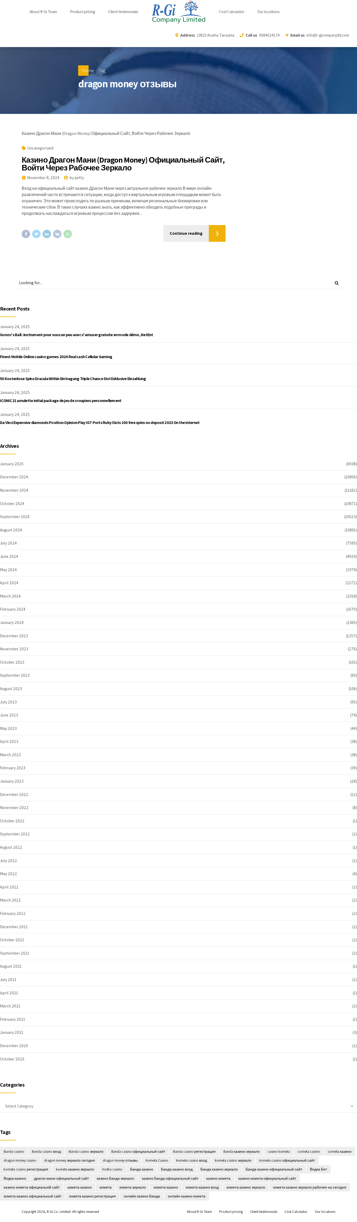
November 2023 (14, 649)
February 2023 (12, 768)
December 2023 (14, 636)
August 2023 (11, 688)
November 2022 (14, 807)
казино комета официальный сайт (267, 1178)
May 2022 (8, 873)
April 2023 (9, 741)
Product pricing (82, 11)
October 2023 (12, 662)
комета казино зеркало (246, 1187)
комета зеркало (132, 1187)
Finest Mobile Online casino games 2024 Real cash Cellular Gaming (56, 356)
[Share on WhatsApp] (68, 234)
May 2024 (8, 569)
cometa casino (309, 1151)
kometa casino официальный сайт (287, 1160)
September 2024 (15, 516)
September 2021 (14, 953)
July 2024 (8, 543)
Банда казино (141, 1169)
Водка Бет (318, 1169)
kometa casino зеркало (233, 1160)
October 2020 (12, 1059)
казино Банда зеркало (115, 1178)
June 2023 (9, 715)
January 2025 (12, 464)
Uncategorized (40, 148)
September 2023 (15, 675)
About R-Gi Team (43, 11)
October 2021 (12, 940)
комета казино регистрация (92, 1196)
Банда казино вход (177, 1169)
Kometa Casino (157, 1160)
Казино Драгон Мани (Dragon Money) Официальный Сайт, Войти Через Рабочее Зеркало (123, 163)
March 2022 (10, 900)
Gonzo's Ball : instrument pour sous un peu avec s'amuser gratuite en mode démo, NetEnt (76, 334)
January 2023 (12, 781)
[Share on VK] (57, 234)
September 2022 (15, 834)
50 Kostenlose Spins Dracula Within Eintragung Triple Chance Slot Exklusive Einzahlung (73, 378)
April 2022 (9, 887)
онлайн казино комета (186, 1196)
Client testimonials (123, 11)
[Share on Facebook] (26, 234)
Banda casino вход (46, 1151)
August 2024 (11, 530)
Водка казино (15, 1178)
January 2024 (12, 622)
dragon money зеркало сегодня (69, 1160)
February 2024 (12, 609)
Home (88, 70)
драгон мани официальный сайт (61, 1178)
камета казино (79, 1187)
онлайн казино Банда (142, 1196)
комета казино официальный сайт (32, 1196)
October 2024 (12, 503)
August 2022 (11, 847)
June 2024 (9, 556)
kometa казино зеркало (75, 1169)
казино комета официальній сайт (32, 1187)
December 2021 (14, 927)
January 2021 (11, 1032)
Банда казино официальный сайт (274, 1169)
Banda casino (14, 1151)
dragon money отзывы (120, 1160)
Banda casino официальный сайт (138, 1151)
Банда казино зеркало (219, 1169)
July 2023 (8, 702)
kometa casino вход (191, 1160)
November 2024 (14, 490)
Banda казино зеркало (241, 1151)
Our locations (268, 11)
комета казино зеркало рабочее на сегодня (309, 1187)
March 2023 (10, 755)
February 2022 (13, 913)
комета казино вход (202, 1187)
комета (106, 1187)
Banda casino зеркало (86, 1151)
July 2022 (8, 860)
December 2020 (14, 1045)
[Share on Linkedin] (47, 234)
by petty (77, 177)
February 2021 (12, 1019)
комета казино (166, 1187)
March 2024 (10, 596)
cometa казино (340, 1151)
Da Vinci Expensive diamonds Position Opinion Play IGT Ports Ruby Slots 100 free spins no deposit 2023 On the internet (99, 422)
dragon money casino (20, 1160)
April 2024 (9, 583)
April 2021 (9, 993)
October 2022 (12, 821)
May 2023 (8, 728)
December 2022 (14, 794)
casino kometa (279, 1151)
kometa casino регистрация (26, 1169)
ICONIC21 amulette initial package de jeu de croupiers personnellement (60, 400)
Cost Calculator (231, 11)
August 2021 (11, 966)
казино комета (218, 1178)
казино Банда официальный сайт (170, 1178)
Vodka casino (112, 1169)
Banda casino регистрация (194, 1151)
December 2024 (14, 477)
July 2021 (8, 979)
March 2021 (10, 1006)
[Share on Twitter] (36, 234)
